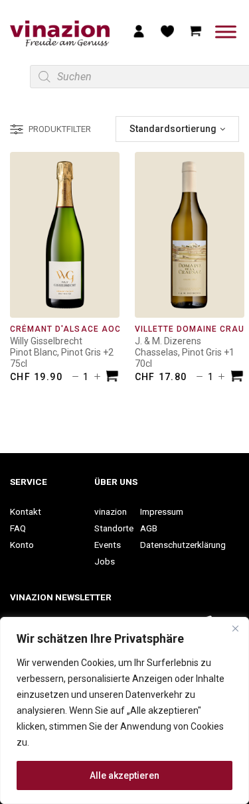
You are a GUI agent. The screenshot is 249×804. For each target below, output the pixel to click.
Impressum (161, 511)
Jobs (104, 561)
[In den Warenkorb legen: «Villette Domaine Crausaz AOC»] (237, 378)
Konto (22, 544)
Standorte (113, 528)
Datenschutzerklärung (183, 544)
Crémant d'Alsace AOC (65, 329)
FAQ (18, 528)
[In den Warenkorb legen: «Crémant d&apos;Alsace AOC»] (112, 378)
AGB (148, 528)
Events (107, 544)
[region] (124, 710)
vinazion (110, 511)
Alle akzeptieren (124, 775)
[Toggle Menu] (225, 31)
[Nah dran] (235, 628)
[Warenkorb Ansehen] (196, 30)
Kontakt (25, 511)
